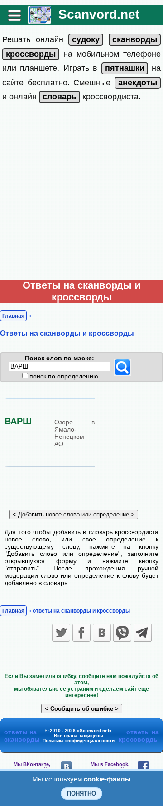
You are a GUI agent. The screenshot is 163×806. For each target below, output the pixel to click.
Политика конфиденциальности (79, 740)
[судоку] (85, 39)
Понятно (81, 793)
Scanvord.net (98, 14)
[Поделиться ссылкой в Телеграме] (143, 633)
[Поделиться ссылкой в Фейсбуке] (81, 633)
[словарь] (59, 96)
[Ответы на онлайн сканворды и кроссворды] (39, 21)
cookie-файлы (107, 779)
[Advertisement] (81, 193)
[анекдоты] (138, 82)
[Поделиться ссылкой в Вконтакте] (102, 633)
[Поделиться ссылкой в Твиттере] (61, 633)
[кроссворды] (30, 54)
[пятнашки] (124, 68)
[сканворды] (135, 39)
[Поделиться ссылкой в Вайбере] (122, 633)
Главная (13, 316)
